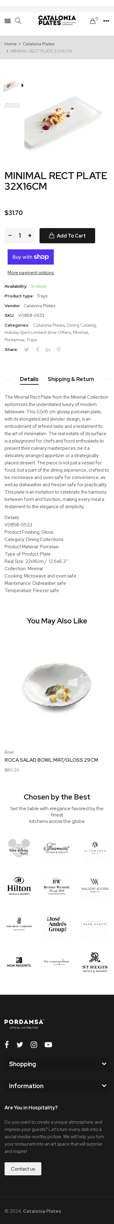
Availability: (16, 286)
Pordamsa (14, 339)
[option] (14, 86)
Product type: (19, 296)
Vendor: (13, 305)
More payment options (31, 273)
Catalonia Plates (49, 325)
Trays (31, 339)
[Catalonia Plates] (57, 20)
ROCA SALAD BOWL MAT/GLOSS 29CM (51, 760)
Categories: (17, 325)
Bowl (9, 752)
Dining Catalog (81, 325)
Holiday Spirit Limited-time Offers (38, 332)
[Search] (18, 21)
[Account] (106, 21)
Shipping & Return (71, 379)
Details (29, 379)
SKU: (9, 315)
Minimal (80, 332)
